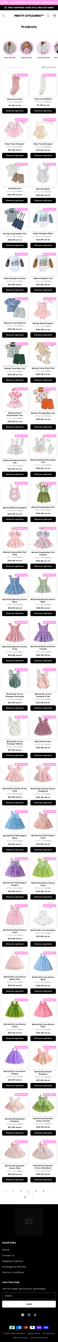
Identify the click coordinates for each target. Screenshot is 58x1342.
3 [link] (28, 1191)
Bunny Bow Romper (43, 323)
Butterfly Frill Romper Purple (15, 884)
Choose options (15, 110)
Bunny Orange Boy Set (43, 413)
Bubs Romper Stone (14, 278)
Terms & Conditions (13, 1272)
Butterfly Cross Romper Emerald (15, 695)
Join (29, 1304)
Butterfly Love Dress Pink (43, 1025)
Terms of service (20, 1338)
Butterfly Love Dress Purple (15, 1072)
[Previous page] (5, 1191)
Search (6, 1249)
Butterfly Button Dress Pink (15, 648)
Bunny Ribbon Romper (15, 508)
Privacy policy (49, 1333)
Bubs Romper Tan (43, 278)
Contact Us (8, 1255)
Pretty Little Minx (18, 1333)
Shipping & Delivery (12, 1261)
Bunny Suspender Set (43, 507)
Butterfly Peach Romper (43, 1073)
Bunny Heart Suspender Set (15, 414)
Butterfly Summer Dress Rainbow (43, 1167)
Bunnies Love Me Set (15, 323)
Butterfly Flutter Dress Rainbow (43, 790)
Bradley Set (14, 188)
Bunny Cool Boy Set (15, 368)
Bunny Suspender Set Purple (43, 553)
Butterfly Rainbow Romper (15, 1120)
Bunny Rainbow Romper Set (43, 461)
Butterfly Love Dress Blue (43, 978)
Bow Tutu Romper (14, 144)
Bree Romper (43, 189)
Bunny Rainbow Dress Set (14, 461)
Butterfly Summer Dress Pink (15, 1167)
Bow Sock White (43, 99)
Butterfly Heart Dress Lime (43, 884)
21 (25, 1197)
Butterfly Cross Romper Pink (43, 695)
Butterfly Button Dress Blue (15, 600)
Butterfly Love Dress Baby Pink (15, 978)
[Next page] (33, 1197)
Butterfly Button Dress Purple (43, 647)
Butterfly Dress (43, 741)
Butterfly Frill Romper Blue (15, 837)
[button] (3, 16)
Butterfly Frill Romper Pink (43, 836)
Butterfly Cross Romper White (15, 742)
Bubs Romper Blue (43, 233)
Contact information (39, 1338)
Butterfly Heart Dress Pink (15, 931)
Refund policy (34, 1333)
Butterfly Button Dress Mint (43, 600)
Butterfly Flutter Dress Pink (15, 790)
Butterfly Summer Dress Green (43, 1119)
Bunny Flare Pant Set (43, 368)
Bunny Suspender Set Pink (14, 553)
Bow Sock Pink (15, 99)
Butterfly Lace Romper (43, 930)
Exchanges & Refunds (14, 1266)
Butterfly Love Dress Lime (15, 1025)
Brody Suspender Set (14, 234)
